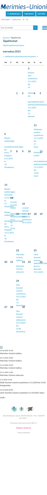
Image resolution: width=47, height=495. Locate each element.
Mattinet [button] (41, 14)
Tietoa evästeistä (23, 433)
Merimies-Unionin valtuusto (20, 269)
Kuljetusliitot (16, 19)
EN (27, 19)
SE (23, 19)
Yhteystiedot (5, 19)
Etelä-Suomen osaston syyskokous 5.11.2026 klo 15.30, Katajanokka (23, 382)
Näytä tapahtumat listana (13, 45)
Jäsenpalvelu (14, 14)
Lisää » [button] (2, 397)
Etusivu (6, 37)
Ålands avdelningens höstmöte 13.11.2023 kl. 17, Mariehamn (9, 198)
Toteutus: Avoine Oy (23, 428)
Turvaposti (29, 14)
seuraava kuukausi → (29, 56)
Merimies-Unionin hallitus (20, 257)
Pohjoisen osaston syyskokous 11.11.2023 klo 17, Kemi (38, 138)
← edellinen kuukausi (12, 56)
